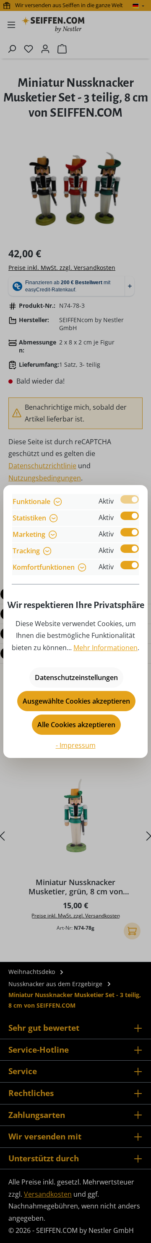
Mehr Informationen (105, 647)
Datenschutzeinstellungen (76, 677)
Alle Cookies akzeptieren (76, 724)
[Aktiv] (129, 499)
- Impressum (76, 745)
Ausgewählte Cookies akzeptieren (76, 701)
